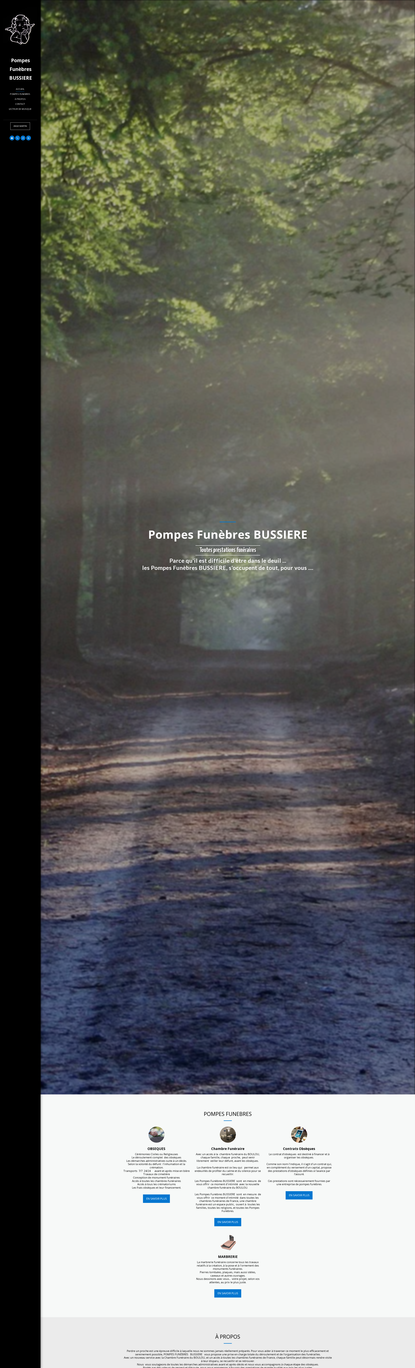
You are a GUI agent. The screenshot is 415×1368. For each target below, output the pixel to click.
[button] (12, 138)
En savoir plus (156, 1198)
